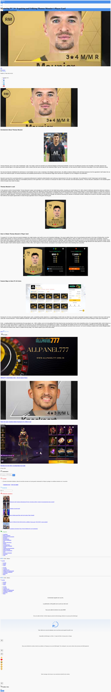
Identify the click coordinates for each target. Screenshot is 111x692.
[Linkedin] (56, 84)
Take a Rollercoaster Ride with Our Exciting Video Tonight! (22, 515)
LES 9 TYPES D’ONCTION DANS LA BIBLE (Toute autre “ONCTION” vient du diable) (29, 522)
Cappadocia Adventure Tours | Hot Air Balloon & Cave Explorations (24, 528)
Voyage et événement (7, 552)
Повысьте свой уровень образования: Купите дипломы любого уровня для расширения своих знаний (32, 501)
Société (4, 547)
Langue (3, 560)
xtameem (4, 71)
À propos (5, 568)
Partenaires (5, 573)
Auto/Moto (5, 534)
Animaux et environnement (8, 548)
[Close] (2, 640)
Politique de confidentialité (8, 571)
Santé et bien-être (6, 549)
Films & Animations (7, 540)
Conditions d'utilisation (7, 572)
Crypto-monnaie (6, 544)
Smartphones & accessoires (8, 536)
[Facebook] (56, 81)
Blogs (4, 574)
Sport (4, 551)
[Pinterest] (56, 86)
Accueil (4, 567)
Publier (2, 690)
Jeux (4, 541)
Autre (4, 555)
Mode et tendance (6, 535)
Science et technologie (7, 550)
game (2, 331)
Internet (4, 543)
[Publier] (13, 475)
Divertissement (6, 539)
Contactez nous (6, 569)
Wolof (4, 565)
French (4, 564)
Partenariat (5, 554)
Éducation (5, 537)
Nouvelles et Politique (7, 545)
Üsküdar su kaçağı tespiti (15, 508)
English (4, 563)
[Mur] (56, 79)
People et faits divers (7, 542)
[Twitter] (56, 82)
